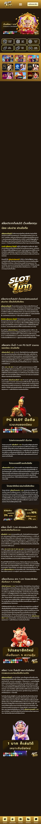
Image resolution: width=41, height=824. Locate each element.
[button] (20, 4)
